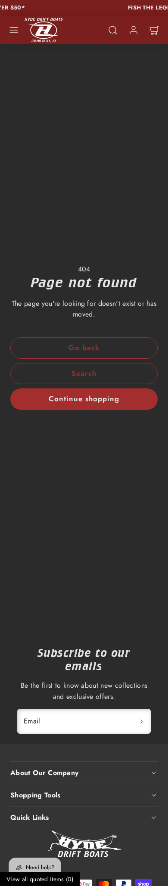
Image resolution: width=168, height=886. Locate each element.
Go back (84, 347)
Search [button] (84, 373)
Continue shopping (84, 399)
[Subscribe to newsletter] (141, 721)
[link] (133, 30)
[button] (13, 30)
